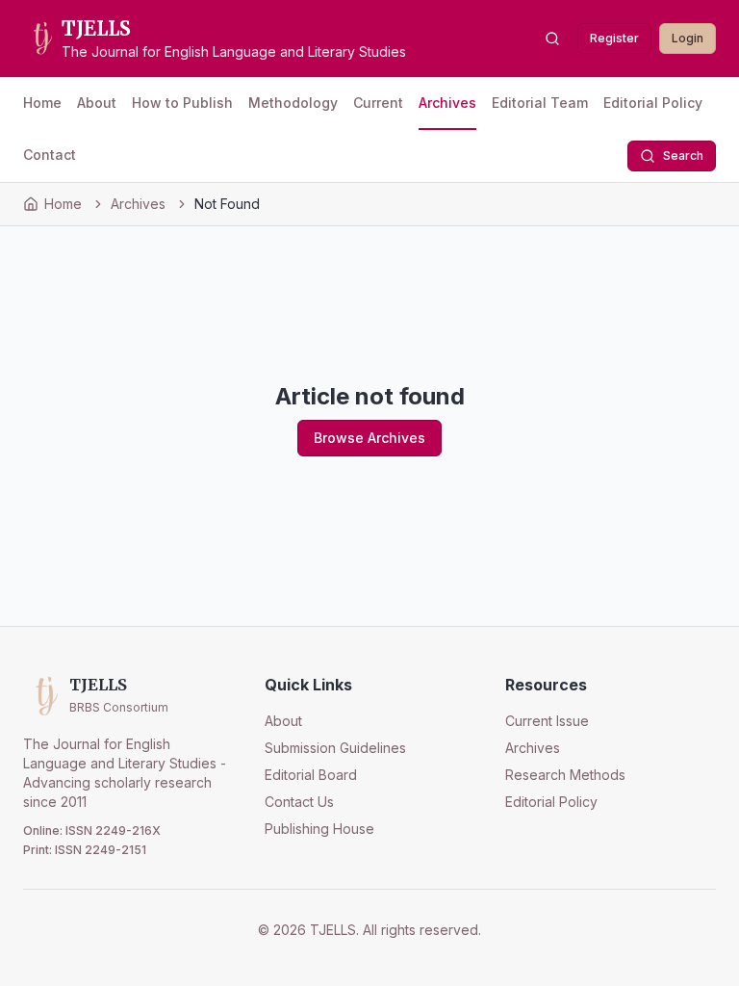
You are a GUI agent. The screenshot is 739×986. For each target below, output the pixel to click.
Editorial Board (311, 774)
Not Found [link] (227, 203)
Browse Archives (369, 437)
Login (687, 38)
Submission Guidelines (335, 748)
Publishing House (319, 828)
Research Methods (565, 774)
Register (614, 38)
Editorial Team (540, 102)
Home (42, 102)
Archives (447, 102)
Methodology (293, 102)
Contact (49, 154)
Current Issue (547, 721)
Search (683, 155)
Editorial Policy (652, 102)
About (96, 102)
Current (378, 102)
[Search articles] (552, 38)
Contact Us (299, 801)
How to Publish (182, 102)
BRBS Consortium (118, 707)
